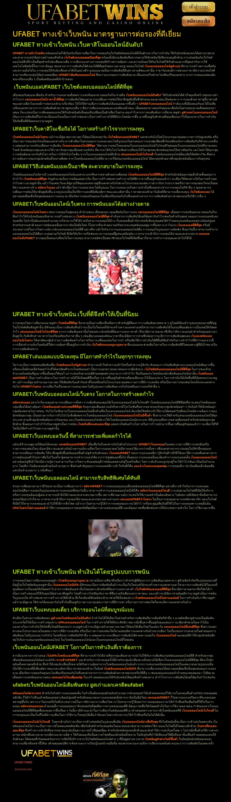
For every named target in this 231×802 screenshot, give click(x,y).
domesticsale (23, 769)
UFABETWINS (23, 762)
